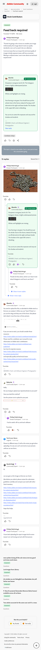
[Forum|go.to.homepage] (15, 4)
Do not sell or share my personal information (16, 644)
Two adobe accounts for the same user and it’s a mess (20, 603)
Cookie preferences (9, 641)
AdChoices (9, 647)
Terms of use (20, 637)
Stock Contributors (28, 9)
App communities (15, 9)
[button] (4, 4)
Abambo (10, 78)
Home (6, 9)
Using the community (10, 637)
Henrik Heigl (10, 464)
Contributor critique (9, 136)
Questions (7, 11)
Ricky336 (9, 382)
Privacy (27, 637)
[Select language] (27, 4)
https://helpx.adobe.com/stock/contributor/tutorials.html (19, 336)
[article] (20, 183)
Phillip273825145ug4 (13, 37)
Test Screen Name (12, 438)
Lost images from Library (11, 569)
